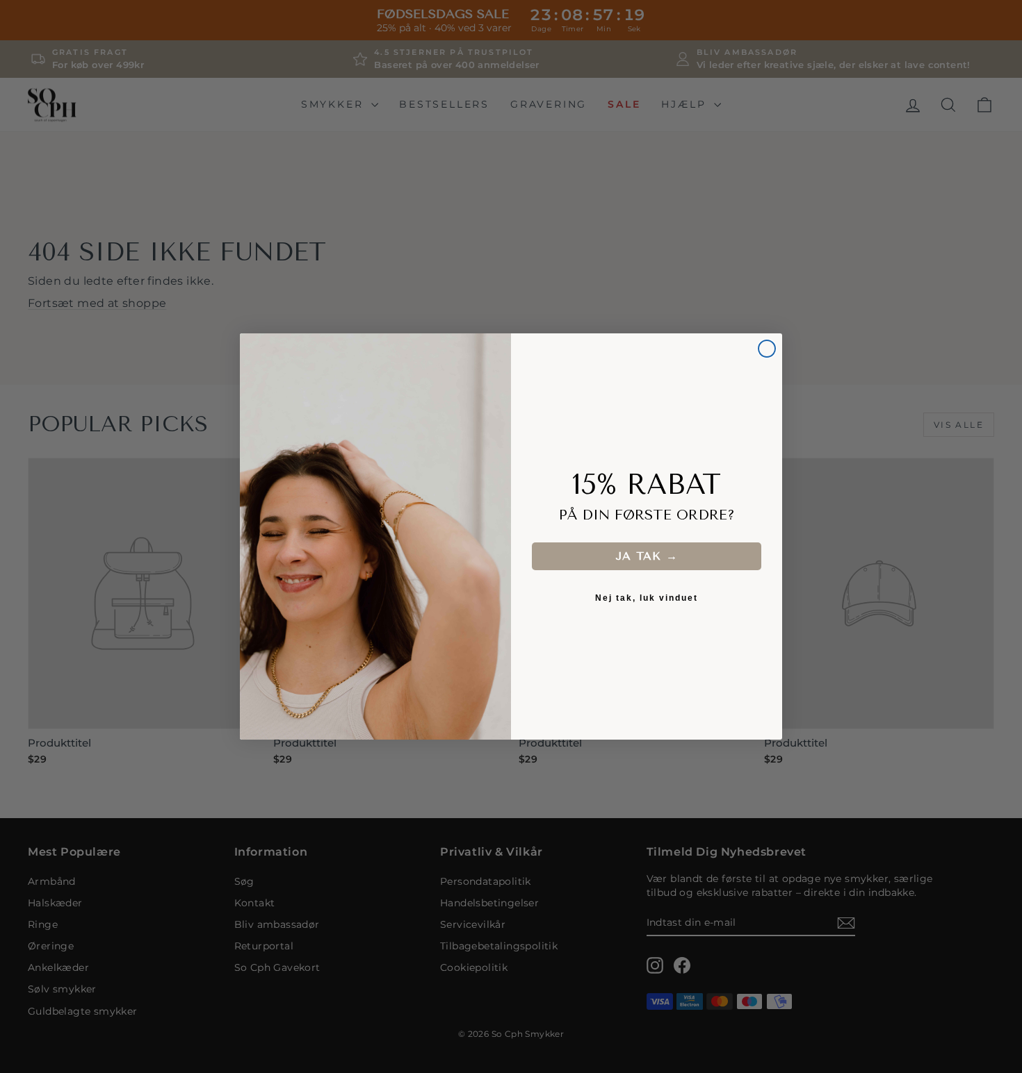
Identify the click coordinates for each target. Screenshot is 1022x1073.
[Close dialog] (767, 348)
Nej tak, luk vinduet (646, 598)
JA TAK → (646, 556)
